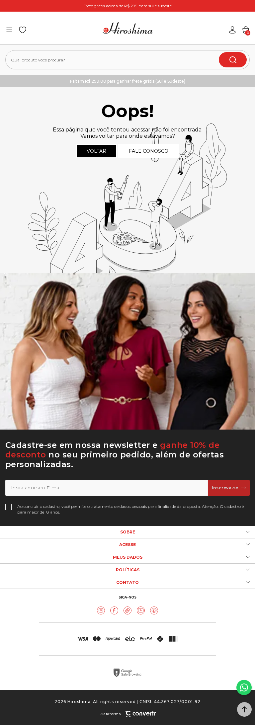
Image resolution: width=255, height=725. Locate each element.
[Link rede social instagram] (101, 610)
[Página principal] (128, 28)
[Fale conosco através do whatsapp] (244, 687)
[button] (244, 709)
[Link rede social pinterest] (154, 610)
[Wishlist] (23, 30)
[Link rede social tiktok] (127, 610)
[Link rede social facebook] (114, 610)
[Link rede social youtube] (141, 610)
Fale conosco (148, 151)
